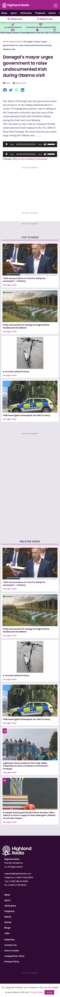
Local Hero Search (13, 27)
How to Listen (11, 950)
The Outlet (55, 32)
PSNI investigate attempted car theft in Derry (26, 415)
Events (52, 13)
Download (41, 158)
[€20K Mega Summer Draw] (12, 30)
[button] (5, 90)
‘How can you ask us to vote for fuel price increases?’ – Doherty (24, 280)
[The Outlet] (54, 30)
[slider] (51, 144)
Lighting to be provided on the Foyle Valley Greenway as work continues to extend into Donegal (25, 766)
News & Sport (16, 41)
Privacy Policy (11, 961)
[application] (30, 144)
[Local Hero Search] (13, 24)
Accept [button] (49, 992)
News (4, 13)
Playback (40, 13)
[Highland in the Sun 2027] (37, 30)
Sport (14, 13)
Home (5, 41)
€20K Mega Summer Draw (12, 32)
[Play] (6, 144)
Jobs (7, 933)
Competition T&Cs (14, 956)
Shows (7, 922)
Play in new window (24, 158)
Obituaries (26, 13)
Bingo (7, 927)
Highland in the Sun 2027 (37, 32)
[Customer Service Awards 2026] (40, 24)
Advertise (9, 939)
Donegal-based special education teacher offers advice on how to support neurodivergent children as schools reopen (29, 815)
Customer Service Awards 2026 (41, 27)
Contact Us (10, 945)
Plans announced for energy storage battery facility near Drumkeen (26, 326)
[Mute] (45, 144)
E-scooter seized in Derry (16, 371)
